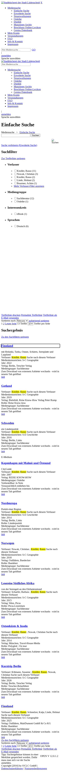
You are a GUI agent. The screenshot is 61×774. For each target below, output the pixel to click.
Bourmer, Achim (25, 183)
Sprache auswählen (10, 58)
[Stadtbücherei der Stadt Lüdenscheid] (20, 2)
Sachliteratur (23, 198)
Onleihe (21, 201)
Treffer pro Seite (42, 323)
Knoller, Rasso (24, 171)
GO (34, 49)
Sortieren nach (8, 320)
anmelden (6, 55)
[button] (56, 141)
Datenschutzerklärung (12, 768)
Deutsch (21, 226)
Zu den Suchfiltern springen (15, 337)
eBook (20, 214)
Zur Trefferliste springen (13, 158)
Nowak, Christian (25, 174)
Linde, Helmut (24, 180)
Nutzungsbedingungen (36, 768)
